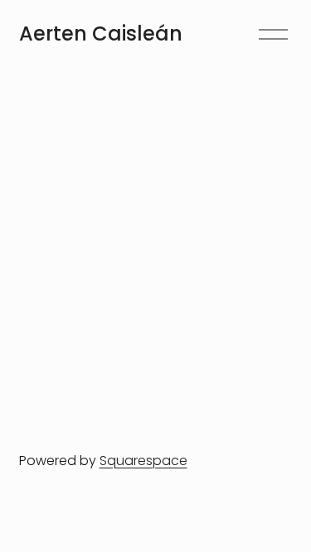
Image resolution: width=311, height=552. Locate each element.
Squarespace (143, 460)
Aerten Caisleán (100, 33)
